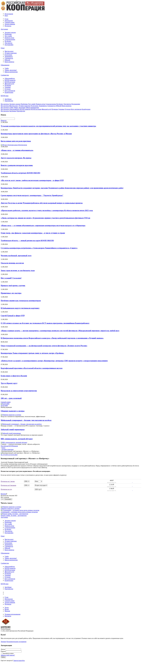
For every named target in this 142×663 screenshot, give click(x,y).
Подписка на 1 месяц (8, 481)
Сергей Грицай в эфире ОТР (13, 316)
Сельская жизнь (10, 39)
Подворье (8, 85)
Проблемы (8, 34)
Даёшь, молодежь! (11, 70)
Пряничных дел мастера (11, 293)
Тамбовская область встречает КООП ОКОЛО (20, 173)
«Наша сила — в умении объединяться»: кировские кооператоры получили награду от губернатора (43, 225)
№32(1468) (4, 405)
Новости (3, 120)
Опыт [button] (3, 48)
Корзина (3, 494)
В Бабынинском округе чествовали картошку (20, 308)
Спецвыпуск (9, 58)
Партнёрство (9, 101)
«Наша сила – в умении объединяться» (17, 150)
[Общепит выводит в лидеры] (11, 507)
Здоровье (8, 87)
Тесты (7, 607)
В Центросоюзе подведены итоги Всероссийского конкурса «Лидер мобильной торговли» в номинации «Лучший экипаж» (52, 338)
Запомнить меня (8, 653)
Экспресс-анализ (10, 32)
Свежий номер (9, 22)
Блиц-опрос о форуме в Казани (14, 376)
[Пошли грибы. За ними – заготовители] (14, 514)
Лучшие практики (11, 53)
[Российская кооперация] (23, 10)
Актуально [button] (4, 29)
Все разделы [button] (5, 104)
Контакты (8, 616)
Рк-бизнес (8, 41)
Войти (3, 657)
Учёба (7, 68)
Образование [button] (5, 65)
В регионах (8, 55)
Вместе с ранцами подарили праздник (17, 165)
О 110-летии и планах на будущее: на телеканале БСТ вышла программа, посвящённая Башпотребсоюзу (45, 323)
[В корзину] (131, 482)
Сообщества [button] (5, 75)
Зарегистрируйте (19, 660)
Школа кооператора (11, 72)
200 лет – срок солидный (11, 398)
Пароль (3, 651)
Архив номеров (10, 24)
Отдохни (8, 89)
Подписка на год (6, 489)
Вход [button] (6, 15)
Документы (8, 43)
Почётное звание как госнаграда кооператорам (21, 301)
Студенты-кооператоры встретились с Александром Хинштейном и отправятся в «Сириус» (39, 248)
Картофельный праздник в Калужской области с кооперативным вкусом (31, 368)
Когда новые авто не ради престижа (16, 141)
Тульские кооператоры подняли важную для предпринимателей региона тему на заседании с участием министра (48, 126)
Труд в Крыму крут (9, 383)
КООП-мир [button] (4, 96)
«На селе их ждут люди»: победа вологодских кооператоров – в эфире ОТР (32, 180)
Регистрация (9, 14)
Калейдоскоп (9, 92)
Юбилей (7, 60)
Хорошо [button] (3, 641)
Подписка (8, 26)
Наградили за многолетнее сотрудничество (19, 391)
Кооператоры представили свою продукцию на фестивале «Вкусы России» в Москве (36, 134)
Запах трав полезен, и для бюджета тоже (18, 270)
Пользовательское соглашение (16, 641)
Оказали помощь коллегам (12, 263)
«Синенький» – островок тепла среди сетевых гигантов (19, 512)
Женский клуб (9, 83)
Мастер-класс (9, 51)
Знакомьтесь (9, 56)
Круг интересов (10, 90)
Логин (3, 649)
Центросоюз (9, 20)
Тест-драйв (8, 36)
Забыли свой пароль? (8, 655)
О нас (6, 19)
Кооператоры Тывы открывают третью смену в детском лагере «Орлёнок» (32, 353)
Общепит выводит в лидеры (12, 411)
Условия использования (12, 614)
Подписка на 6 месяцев (8, 485)
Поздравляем (9, 44)
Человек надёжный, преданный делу (16, 256)
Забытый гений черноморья (12, 429)
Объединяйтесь (10, 78)
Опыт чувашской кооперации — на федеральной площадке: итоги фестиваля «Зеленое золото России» (44, 346)
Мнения (7, 611)
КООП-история (10, 82)
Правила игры (9, 38)
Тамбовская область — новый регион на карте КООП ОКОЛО (27, 240)
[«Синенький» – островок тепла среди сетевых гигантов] (20, 510)
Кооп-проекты (9, 62)
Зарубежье (8, 99)
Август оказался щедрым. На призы (16, 158)
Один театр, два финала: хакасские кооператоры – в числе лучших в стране (33, 233)
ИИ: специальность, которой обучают (17, 439)
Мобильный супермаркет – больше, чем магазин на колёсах (26, 420)
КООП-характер (10, 80)
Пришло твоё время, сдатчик (13, 286)
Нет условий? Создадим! (11, 278)
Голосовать (8, 499)
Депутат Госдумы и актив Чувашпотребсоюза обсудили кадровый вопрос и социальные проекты (42, 203)
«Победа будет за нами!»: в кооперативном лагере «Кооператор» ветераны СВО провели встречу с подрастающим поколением (54, 361)
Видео (7, 609)
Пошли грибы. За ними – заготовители (14, 515)
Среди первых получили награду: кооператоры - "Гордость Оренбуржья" (32, 195)
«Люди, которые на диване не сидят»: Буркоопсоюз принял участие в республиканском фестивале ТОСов (45, 218)
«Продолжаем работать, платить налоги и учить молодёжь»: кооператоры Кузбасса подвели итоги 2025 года (47, 210)
